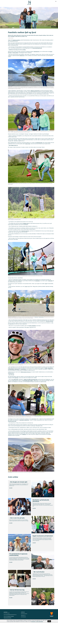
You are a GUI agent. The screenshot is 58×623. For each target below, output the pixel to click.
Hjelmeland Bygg (36, 51)
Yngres (26, 286)
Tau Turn (15, 279)
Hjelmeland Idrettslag (25, 230)
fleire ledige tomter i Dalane (28, 380)
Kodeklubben (37, 280)
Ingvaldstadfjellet (11, 369)
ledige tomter (16, 379)
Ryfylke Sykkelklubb (32, 325)
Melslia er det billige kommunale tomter (30, 379)
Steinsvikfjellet (23, 369)
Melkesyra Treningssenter (35, 90)
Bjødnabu (24, 434)
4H (29, 286)
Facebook (8, 616)
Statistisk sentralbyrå (16, 40)
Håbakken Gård (26, 223)
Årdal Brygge (22, 55)
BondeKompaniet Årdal (12, 421)
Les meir (10, 487)
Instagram (12, 616)
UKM (46, 283)
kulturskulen (50, 280)
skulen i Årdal (27, 143)
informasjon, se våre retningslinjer (37, 621)
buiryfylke (16, 377)
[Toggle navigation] (56, 1)
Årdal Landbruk (15, 52)
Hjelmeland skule (39, 142)
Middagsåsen (16, 369)
